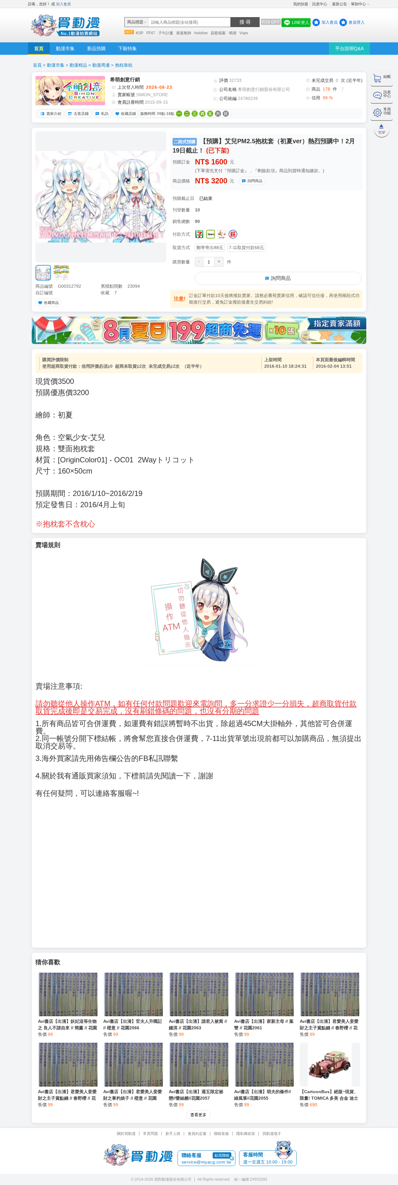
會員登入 (357, 22)
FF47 (150, 33)
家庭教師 (183, 33)
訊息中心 (320, 4)
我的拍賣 (300, 4)
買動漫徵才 (271, 1133)
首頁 (39, 48)
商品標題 (135, 22)
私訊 (105, 113)
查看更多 (198, 1114)
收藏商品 (51, 302)
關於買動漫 (126, 1133)
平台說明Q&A (349, 48)
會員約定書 (197, 1133)
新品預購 (96, 48)
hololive (201, 33)
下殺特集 (127, 48)
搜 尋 (245, 22)
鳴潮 (232, 33)
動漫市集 (65, 48)
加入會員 (63, 4)
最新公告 (339, 4)
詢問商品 (255, 181)
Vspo (243, 33)
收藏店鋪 (128, 113)
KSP (139, 33)
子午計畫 (165, 33)
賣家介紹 (53, 113)
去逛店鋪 (81, 113)
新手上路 (172, 1133)
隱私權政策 (245, 1133)
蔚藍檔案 (218, 33)
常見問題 (150, 1133)
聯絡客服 (221, 1133)
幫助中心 (358, 4)
